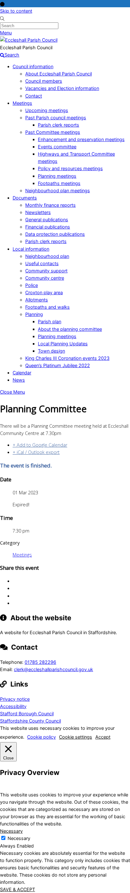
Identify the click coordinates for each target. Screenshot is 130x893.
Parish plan (49, 321)
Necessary (19, 838)
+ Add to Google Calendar (40, 445)
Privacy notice (15, 699)
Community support (46, 270)
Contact (33, 95)
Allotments (36, 299)
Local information (31, 249)
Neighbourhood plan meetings (57, 190)
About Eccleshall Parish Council (58, 73)
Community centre (44, 278)
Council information (33, 66)
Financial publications (47, 226)
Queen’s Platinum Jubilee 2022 (57, 365)
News (19, 380)
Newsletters (38, 212)
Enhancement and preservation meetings (81, 139)
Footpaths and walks (47, 307)
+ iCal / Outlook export (36, 452)
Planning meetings (57, 176)
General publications (46, 219)
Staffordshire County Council (30, 720)
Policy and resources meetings (70, 168)
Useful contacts (42, 263)
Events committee (57, 146)
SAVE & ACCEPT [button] (17, 889)
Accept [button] (102, 737)
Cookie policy (41, 737)
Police (31, 285)
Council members (43, 81)
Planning (34, 314)
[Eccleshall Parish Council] (28, 40)
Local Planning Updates (63, 343)
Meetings (22, 103)
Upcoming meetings (46, 110)
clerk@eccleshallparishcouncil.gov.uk (53, 669)
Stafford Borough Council (27, 713)
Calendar (22, 372)
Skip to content (16, 11)
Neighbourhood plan (47, 256)
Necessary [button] (11, 831)
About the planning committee (70, 329)
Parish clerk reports (58, 125)
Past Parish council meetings (55, 117)
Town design (51, 351)
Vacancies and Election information (62, 88)
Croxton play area (44, 292)
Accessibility (13, 706)
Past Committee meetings (52, 132)
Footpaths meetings (59, 183)
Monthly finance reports (50, 205)
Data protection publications (55, 234)
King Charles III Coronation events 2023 (67, 358)
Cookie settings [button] (75, 737)
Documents (25, 197)
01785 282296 (40, 662)
